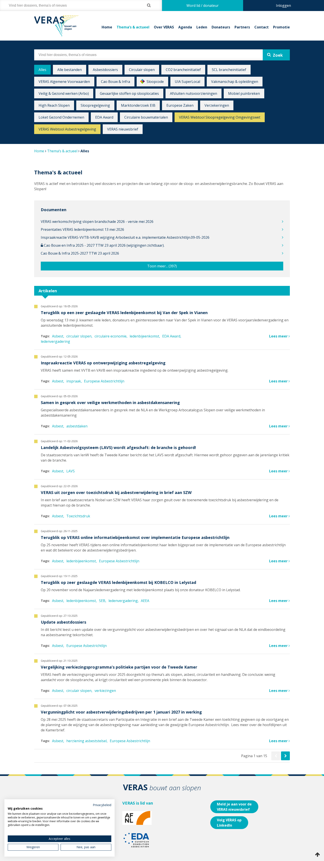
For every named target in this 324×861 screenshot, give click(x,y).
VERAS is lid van (137, 803)
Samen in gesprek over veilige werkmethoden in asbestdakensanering (110, 402)
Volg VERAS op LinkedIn (229, 823)
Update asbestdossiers (63, 622)
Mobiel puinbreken (244, 93)
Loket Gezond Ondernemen (61, 117)
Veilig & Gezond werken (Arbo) (64, 93)
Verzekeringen (217, 105)
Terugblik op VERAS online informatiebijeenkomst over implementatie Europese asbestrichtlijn (135, 537)
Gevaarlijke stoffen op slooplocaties (129, 93)
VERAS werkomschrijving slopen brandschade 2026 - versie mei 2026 (97, 221)
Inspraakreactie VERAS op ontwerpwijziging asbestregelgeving (103, 362)
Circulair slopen (142, 69)
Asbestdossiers (105, 69)
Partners (242, 27)
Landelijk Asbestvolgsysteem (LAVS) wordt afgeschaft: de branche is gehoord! (118, 447)
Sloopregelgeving (95, 105)
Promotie (281, 27)
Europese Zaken (180, 105)
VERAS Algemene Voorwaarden (64, 81)
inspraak (73, 381)
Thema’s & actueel (133, 27)
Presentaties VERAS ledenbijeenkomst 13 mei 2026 (82, 229)
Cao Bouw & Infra (115, 81)
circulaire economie (111, 336)
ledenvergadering (55, 341)
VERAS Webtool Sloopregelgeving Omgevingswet (219, 117)
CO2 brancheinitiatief (183, 69)
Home (107, 27)
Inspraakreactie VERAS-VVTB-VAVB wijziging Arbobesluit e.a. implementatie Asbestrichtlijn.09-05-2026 (125, 237)
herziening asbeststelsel (86, 740)
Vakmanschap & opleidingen (234, 81)
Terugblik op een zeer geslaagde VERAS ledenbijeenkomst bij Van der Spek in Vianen (124, 312)
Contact (261, 27)
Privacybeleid (102, 805)
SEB (102, 600)
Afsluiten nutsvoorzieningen (193, 93)
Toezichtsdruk (78, 516)
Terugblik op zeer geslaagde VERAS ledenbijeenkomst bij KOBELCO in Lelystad (118, 582)
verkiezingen (105, 690)
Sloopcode (155, 81)
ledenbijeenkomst (144, 336)
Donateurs (221, 27)
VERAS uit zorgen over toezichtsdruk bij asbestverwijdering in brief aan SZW (116, 492)
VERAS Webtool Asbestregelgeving (67, 129)
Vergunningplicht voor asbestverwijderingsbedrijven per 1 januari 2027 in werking (121, 712)
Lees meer (279, 336)
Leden (201, 27)
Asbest (57, 336)
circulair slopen (78, 336)
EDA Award (104, 117)
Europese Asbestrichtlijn (104, 381)
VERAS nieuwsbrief (122, 129)
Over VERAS (164, 27)
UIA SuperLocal (187, 81)
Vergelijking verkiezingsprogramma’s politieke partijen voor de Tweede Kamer (119, 667)
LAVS (70, 471)
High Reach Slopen (54, 105)
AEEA (145, 600)
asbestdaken (77, 426)
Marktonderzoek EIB (138, 105)
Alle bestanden (69, 69)
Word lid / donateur (202, 5)
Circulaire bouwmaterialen (146, 117)
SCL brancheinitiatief (229, 69)
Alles (42, 69)
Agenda (185, 27)
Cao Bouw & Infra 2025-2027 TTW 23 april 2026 (80, 253)
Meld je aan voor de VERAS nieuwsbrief (234, 807)
